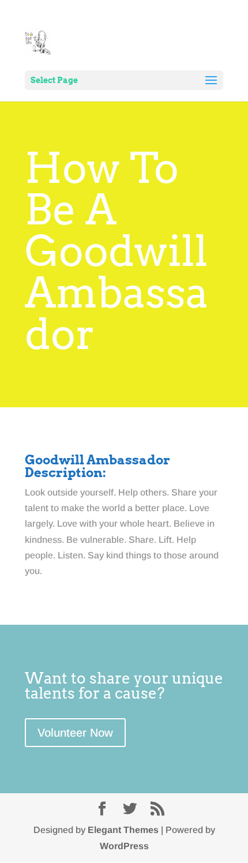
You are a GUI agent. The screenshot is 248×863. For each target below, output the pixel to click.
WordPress (124, 846)
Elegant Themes (123, 830)
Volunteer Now (75, 732)
